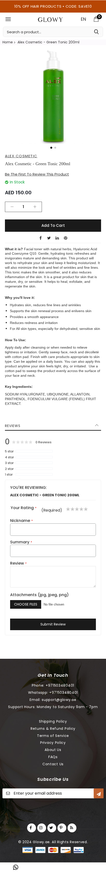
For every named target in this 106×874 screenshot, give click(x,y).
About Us (53, 749)
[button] (51, 147)
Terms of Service (53, 735)
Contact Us (53, 764)
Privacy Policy (53, 742)
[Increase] (35, 207)
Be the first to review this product (37, 174)
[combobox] (53, 32)
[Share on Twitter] (48, 237)
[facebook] (31, 827)
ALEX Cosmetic (21, 156)
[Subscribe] (99, 793)
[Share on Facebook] (40, 237)
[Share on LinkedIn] (57, 237)
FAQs (53, 756)
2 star (9, 469)
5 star (9, 451)
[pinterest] (61, 827)
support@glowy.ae (59, 699)
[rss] (72, 827)
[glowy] (50, 19)
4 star (9, 457)
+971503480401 (60, 685)
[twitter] (51, 827)
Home (7, 42)
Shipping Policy (53, 721)
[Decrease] (12, 207)
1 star (9, 474)
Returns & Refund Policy (53, 728)
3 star (9, 463)
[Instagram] (41, 827)
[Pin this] (65, 237)
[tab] (53, 426)
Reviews (12, 425)
